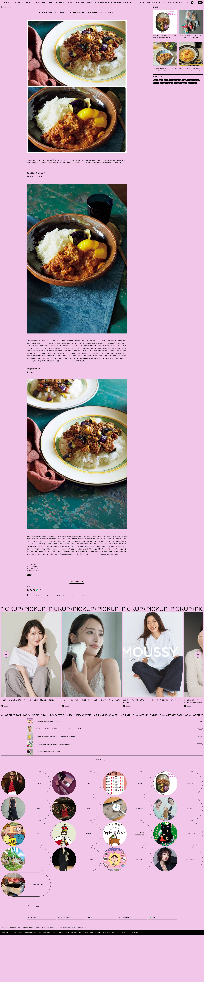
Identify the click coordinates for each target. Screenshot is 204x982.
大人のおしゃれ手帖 (27, 932)
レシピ (29, 574)
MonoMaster (97, 932)
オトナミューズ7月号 (175, 80)
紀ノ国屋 (162, 83)
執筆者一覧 (25, 927)
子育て (184, 80)
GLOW (80, 932)
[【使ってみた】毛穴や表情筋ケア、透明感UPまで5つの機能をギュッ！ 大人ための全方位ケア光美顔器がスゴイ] (92, 654)
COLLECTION (144, 2)
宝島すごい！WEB (115, 932)
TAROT (89, 2)
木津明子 (176, 83)
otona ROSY (178, 2)
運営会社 (46, 927)
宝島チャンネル (13, 932)
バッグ (166, 80)
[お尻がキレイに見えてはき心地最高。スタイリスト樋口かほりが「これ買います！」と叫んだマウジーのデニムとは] (153, 654)
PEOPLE (156, 2)
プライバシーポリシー (60, 927)
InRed (20, 932)
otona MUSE (73, 932)
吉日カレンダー (192, 83)
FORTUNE (40, 2)
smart (91, 932)
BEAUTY (30, 2)
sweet (35, 932)
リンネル (53, 932)
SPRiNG (67, 932)
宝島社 (69, 927)
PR (2, 706)
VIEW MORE (102, 760)
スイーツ (156, 83)
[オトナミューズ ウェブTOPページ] (5, 927)
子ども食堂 (184, 83)
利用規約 (31, 927)
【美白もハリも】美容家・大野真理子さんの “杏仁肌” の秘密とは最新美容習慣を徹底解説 (28, 700)
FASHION (19, 2)
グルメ (161, 80)
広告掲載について (39, 927)
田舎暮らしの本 (106, 932)
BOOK (133, 2)
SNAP (61, 2)
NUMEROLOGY (121, 2)
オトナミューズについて (15, 927)
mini (40, 932)
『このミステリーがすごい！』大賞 (129, 932)
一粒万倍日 (170, 83)
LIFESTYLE (52, 2)
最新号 (51, 927)
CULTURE (166, 2)
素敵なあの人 (46, 932)
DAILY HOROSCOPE (103, 2)
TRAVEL (70, 2)
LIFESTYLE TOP (76, 581)
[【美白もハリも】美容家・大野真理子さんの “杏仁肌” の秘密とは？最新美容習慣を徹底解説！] (31, 654)
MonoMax (86, 932)
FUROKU (80, 2)
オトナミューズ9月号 (193, 80)
